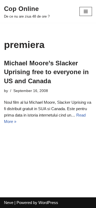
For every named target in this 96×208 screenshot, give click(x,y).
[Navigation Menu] (85, 11)
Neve (8, 202)
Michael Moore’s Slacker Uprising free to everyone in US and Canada (46, 72)
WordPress (48, 202)
